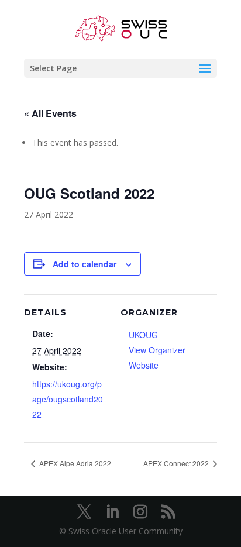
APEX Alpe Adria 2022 (74, 463)
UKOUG (143, 334)
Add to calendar (84, 264)
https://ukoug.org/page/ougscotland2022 (67, 399)
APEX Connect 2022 (177, 463)
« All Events (50, 113)
